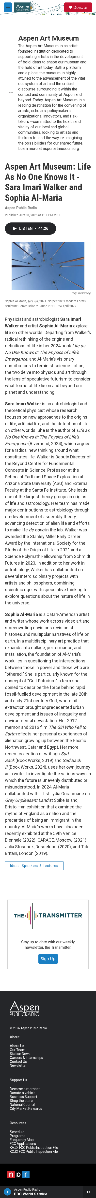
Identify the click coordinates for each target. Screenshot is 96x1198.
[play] (7, 1191)
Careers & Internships (26, 1058)
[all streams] (89, 1192)
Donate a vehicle (22, 1093)
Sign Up (48, 958)
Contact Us (18, 1062)
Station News (20, 1054)
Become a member (25, 1089)
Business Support (23, 1097)
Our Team (17, 1050)
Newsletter (18, 1065)
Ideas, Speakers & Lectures (34, 866)
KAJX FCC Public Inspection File (34, 1148)
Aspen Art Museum (48, 38)
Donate (80, 7)
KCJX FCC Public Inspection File (34, 1152)
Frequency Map (22, 1140)
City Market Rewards (26, 1108)
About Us (17, 1046)
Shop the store (21, 1101)
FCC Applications (23, 1144)
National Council (22, 1105)
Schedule (17, 1132)
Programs (17, 1136)
